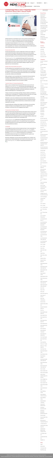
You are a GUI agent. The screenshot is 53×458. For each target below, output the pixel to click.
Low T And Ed (42, 203)
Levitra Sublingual (43, 196)
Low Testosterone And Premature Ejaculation (43, 223)
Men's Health (42, 368)
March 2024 (42, 52)
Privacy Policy (36, 456)
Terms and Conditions (48, 456)
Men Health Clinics (43, 323)
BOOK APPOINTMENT (28, 6)
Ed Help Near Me (43, 123)
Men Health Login (43, 336)
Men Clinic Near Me (44, 293)
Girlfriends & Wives (43, 173)
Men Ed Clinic (42, 301)
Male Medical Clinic (44, 276)
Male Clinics (42, 253)
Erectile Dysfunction (9, 41)
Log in (41, 444)
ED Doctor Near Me (44, 120)
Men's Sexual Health (44, 372)
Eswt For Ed (42, 152)
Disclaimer (31, 456)
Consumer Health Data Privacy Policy (18, 456)
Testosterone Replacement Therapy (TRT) (43, 430)
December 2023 (43, 56)
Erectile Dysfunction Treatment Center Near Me (44, 139)
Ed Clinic (42, 116)
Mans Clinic (42, 289)
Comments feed (43, 447)
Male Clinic (42, 248)
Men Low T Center (43, 343)
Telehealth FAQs (41, 456)
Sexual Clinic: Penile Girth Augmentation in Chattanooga (44, 27)
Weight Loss (42, 439)
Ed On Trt (42, 127)
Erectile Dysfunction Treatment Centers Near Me (44, 144)
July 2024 (42, 49)
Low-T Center (42, 244)
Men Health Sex (43, 342)
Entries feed (42, 446)
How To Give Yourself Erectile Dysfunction (43, 187)
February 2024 (43, 54)
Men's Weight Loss (43, 379)
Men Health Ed (43, 328)
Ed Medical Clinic (43, 125)
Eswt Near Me (43, 153)
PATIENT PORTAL (37, 6)
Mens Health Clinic (43, 382)
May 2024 (42, 51)
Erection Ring (42, 150)
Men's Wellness (43, 380)
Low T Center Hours (44, 207)
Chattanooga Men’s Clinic (22, 42)
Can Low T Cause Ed (44, 83)
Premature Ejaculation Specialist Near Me (43, 412)
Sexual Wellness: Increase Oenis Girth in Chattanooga (44, 22)
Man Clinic (42, 287)
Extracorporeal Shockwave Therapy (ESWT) (43, 171)
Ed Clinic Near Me (43, 118)
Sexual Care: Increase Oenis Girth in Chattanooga (44, 38)
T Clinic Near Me (43, 423)
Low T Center (42, 205)
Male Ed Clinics (43, 258)
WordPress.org (43, 449)
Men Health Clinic (43, 315)
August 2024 (42, 47)
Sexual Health (42, 415)
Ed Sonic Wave (43, 129)
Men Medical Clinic (43, 354)
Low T (41, 201)
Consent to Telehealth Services (6, 456)
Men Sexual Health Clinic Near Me (23, 13)
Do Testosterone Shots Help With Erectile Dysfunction (44, 93)
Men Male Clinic (43, 348)
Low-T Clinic (42, 246)
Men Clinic (42, 291)
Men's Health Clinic (43, 370)
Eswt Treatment (43, 160)
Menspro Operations (9, 13)
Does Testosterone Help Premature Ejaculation (43, 104)
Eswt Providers (43, 155)
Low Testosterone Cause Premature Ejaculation (43, 228)
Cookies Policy (26, 456)
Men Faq (42, 310)
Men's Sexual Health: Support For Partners (43, 376)
